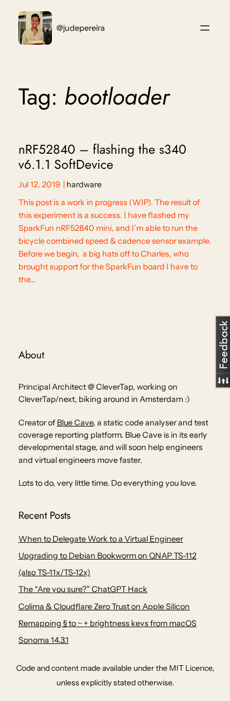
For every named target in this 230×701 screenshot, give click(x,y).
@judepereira (80, 28)
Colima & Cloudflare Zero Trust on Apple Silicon (104, 606)
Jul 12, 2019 (39, 184)
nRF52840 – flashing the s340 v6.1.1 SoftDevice (102, 157)
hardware (84, 184)
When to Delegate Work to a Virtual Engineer (100, 539)
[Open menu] (205, 28)
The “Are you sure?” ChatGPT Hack (82, 589)
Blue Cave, (76, 423)
